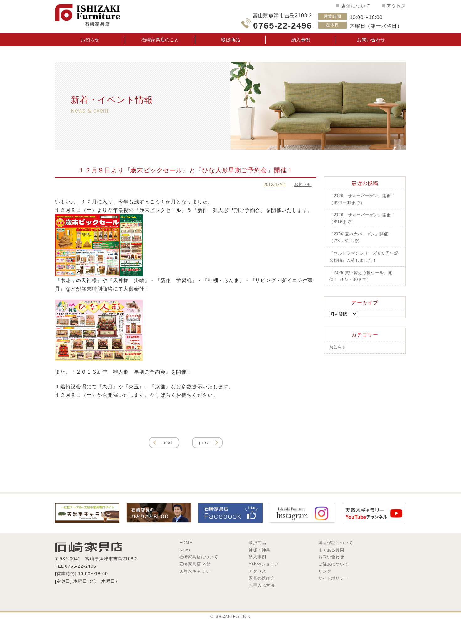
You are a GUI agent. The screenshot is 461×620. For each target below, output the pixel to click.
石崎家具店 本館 (195, 564)
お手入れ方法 (262, 585)
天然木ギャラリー (196, 571)
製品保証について (335, 542)
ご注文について (333, 564)
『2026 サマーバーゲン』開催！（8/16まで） (362, 218)
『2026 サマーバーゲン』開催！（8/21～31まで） (362, 199)
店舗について (356, 5)
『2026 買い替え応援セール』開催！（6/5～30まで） (361, 276)
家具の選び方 (262, 578)
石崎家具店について (198, 556)
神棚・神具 (259, 550)
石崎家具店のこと (160, 39)
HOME (186, 542)
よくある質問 (331, 550)
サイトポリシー (333, 578)
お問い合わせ (371, 39)
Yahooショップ (263, 564)
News (184, 550)
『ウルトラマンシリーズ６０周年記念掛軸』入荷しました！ (364, 256)
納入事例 (300, 39)
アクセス (396, 5)
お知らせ (90, 39)
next (167, 442)
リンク (324, 571)
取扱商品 (230, 39)
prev (204, 442)
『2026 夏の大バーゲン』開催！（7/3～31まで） (361, 237)
